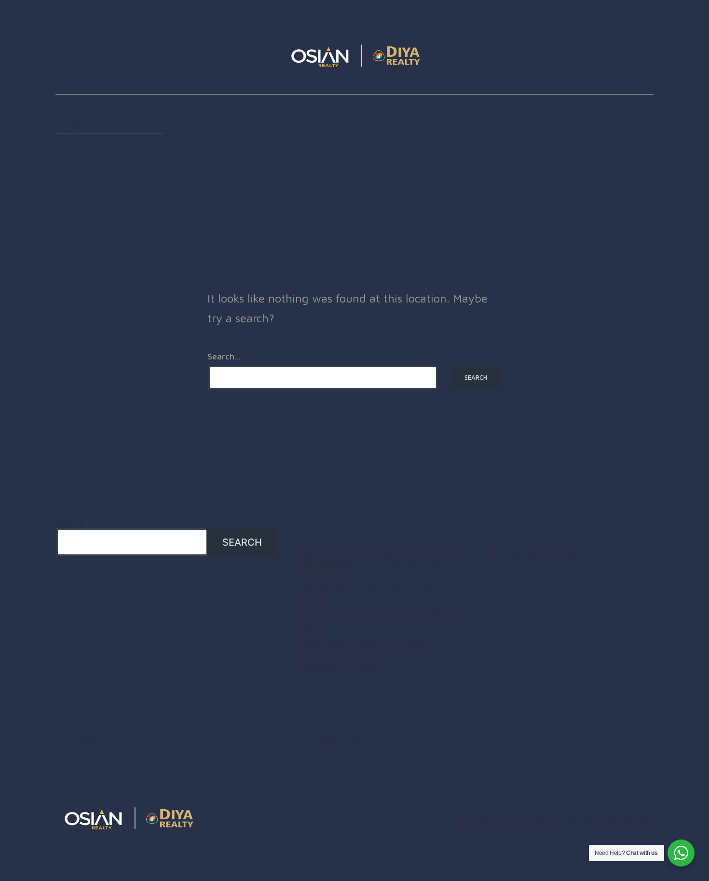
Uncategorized (332, 739)
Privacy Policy (487, 819)
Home (433, 128)
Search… (224, 356)
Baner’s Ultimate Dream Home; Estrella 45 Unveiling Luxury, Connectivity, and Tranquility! (380, 563)
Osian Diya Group (109, 128)
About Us (481, 128)
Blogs (577, 128)
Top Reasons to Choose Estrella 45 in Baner (378, 594)
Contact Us (628, 128)
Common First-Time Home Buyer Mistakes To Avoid (369, 661)
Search (70, 524)
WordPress (629, 819)
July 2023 (75, 739)
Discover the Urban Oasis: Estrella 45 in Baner (383, 619)
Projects (533, 128)
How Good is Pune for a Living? (365, 642)
